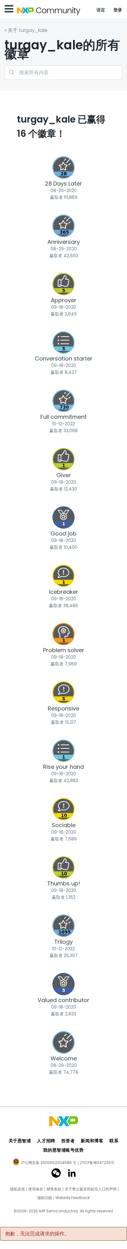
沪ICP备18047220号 (97, 1163)
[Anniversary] (63, 226)
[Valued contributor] (63, 984)
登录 (117, 10)
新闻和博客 (92, 1141)
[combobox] (63, 72)
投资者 (68, 1141)
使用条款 (35, 1189)
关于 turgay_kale (27, 30)
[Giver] (63, 459)
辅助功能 (44, 1198)
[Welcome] (63, 1042)
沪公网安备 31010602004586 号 (48, 1163)
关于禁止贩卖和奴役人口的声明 (91, 1189)
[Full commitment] (63, 401)
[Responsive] (63, 692)
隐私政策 (17, 1189)
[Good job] (63, 517)
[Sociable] (63, 809)
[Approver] (63, 284)
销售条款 (54, 1189)
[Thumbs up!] (63, 867)
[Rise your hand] (63, 751)
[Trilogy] (63, 926)
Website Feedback (72, 1198)
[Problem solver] (63, 634)
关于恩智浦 (20, 1141)
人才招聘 (46, 1141)
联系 (113, 1141)
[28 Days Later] (63, 167)
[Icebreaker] (63, 576)
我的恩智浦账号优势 (63, 1150)
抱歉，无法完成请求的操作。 (37, 1233)
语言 (100, 10)
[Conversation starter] (63, 342)
